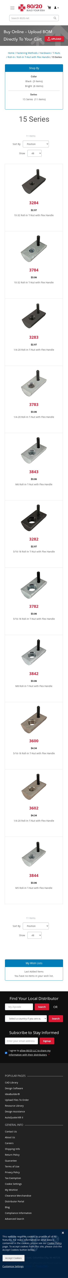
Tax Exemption (13, 1178)
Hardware (45, 52)
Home (11, 52)
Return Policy (12, 1154)
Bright (34, 86)
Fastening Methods (27, 52)
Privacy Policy (12, 1172)
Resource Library (14, 1105)
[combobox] (34, 18)
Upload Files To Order (17, 1099)
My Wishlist (11, 1189)
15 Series (34, 99)
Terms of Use (12, 1166)
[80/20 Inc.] (31, 7)
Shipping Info (12, 1148)
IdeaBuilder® (12, 1094)
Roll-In (11, 57)
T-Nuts (56, 52)
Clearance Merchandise (18, 1195)
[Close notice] (63, 1233)
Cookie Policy (54, 1243)
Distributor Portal (14, 1201)
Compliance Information (18, 1213)
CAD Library (11, 1082)
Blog (7, 1207)
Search (42, 1006)
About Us (10, 1137)
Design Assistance (15, 1111)
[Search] (55, 18)
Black (34, 81)
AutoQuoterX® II (14, 1117)
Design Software (14, 1088)
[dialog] (34, 1253)
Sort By (16, 144)
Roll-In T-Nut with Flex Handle (33, 57)
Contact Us (11, 1131)
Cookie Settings (13, 1183)
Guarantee (11, 1160)
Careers (9, 1143)
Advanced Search (14, 1218)
